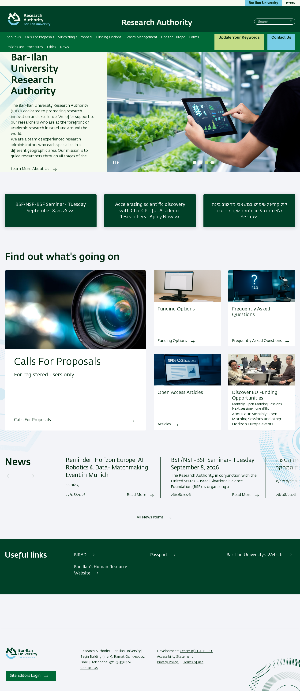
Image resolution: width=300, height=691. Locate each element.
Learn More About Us (30, 169)
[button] (194, 162)
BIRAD (80, 555)
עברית (290, 2)
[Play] (118, 162)
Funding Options (108, 37)
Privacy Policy (168, 662)
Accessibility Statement (175, 656)
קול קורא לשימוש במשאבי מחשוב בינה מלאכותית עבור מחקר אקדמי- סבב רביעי (249, 210)
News (64, 47)
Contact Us (281, 37)
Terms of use (193, 662)
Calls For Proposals (39, 37)
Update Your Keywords (239, 37)
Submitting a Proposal (75, 37)
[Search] (290, 21)
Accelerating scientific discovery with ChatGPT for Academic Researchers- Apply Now (150, 210)
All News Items (150, 517)
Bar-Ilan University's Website (255, 555)
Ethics (51, 47)
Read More (136, 495)
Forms (194, 37)
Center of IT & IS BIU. (196, 651)
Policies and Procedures (25, 47)
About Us (14, 37)
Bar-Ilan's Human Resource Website (100, 570)
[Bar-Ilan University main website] (21, 658)
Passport (158, 555)
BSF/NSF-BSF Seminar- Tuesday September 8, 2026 (50, 207)
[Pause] (114, 163)
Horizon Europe (173, 37)
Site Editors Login (25, 676)
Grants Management (141, 37)
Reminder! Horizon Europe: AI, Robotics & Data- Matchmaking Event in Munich (107, 467)
